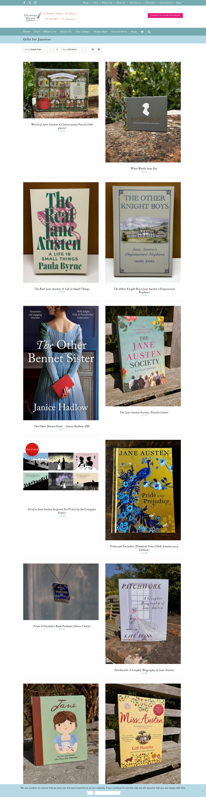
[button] (149, 31)
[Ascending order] (57, 49)
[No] (202, 790)
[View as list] (99, 49)
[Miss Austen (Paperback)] (143, 685)
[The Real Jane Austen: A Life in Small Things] (61, 183)
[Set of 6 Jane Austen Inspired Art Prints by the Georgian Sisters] (61, 441)
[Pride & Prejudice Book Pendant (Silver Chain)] (61, 565)
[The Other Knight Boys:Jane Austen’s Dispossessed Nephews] (143, 183)
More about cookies (107, 793)
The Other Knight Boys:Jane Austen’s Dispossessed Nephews (144, 290)
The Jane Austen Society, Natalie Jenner (144, 412)
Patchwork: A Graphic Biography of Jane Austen (144, 670)
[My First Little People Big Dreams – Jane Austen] (61, 685)
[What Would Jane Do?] (143, 63)
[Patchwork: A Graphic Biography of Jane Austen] (143, 565)
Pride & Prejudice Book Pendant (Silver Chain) (61, 626)
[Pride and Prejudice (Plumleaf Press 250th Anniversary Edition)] (143, 441)
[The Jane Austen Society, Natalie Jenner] (143, 307)
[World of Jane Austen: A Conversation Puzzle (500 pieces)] (61, 63)
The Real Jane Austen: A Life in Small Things (62, 289)
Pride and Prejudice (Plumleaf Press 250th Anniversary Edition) (144, 548)
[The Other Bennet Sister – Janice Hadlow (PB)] (61, 307)
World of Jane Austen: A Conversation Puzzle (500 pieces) (62, 126)
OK (90, 793)
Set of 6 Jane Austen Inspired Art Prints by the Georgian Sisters (62, 511)
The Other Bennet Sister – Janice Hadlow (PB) (62, 426)
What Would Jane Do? (144, 169)
